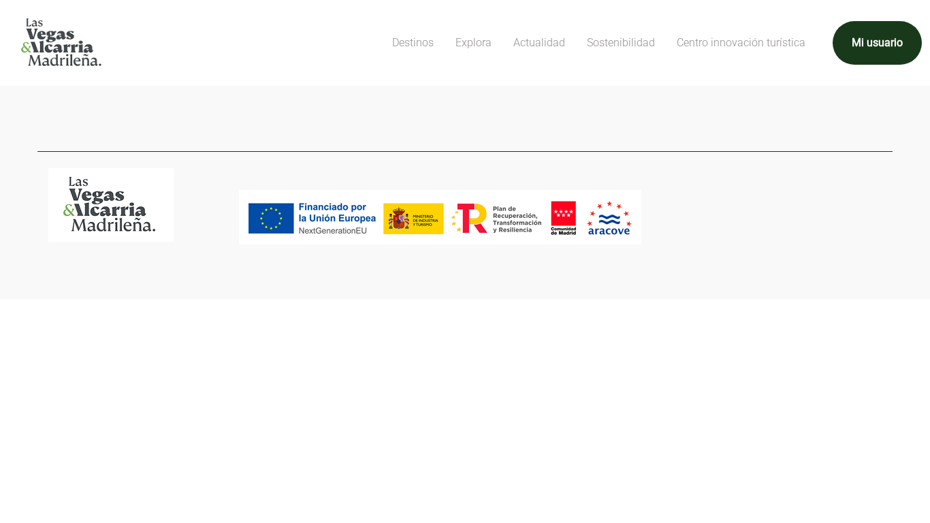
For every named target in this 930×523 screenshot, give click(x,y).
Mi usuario (877, 42)
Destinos (413, 42)
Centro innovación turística (741, 42)
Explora (473, 42)
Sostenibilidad (621, 42)
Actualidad (539, 42)
